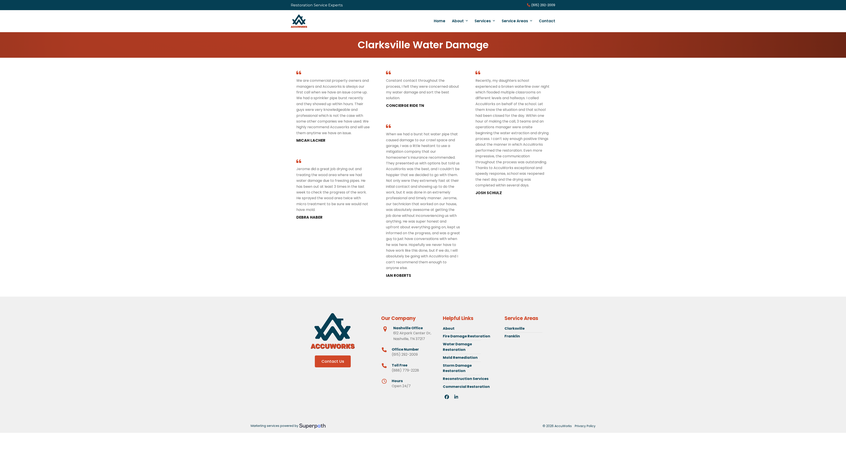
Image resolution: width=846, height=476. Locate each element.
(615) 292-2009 (542, 5)
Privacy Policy (585, 426)
